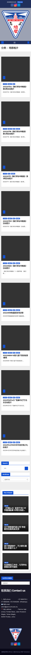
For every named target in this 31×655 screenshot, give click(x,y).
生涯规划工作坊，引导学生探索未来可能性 (15, 566)
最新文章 (6, 505)
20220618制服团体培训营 (13, 313)
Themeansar (26, 652)
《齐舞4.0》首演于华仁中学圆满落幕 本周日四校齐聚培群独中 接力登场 (15, 510)
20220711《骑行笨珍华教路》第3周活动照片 (15, 177)
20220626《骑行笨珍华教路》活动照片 (15, 267)
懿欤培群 (18, 128)
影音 (14, 84)
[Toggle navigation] (14, 42)
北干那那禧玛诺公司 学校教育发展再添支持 (14, 528)
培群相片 (9, 84)
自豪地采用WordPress (7, 652)
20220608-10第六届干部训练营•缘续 (15, 356)
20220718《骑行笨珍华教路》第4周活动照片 (15, 132)
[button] (25, 42)
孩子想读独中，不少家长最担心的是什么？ (15, 547)
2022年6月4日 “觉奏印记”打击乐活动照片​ (15, 401)
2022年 (5, 84)
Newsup (18, 652)
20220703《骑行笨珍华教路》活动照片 (15, 222)
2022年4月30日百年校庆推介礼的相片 (15, 446)
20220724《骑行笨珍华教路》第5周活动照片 (15, 88)
